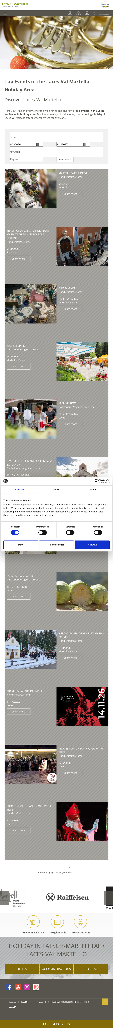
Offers (22, 969)
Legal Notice (26, 1002)
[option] (56, 42)
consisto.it (12, 1007)
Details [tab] (56, 489)
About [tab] (93, 489)
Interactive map (80, 932)
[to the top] (105, 1001)
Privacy (40, 1002)
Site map (12, 1002)
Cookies (51, 1002)
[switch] (42, 532)
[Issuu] (36, 987)
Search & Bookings (56, 1024)
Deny (20, 544)
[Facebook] (9, 987)
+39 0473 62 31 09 (33, 932)
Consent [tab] (19, 489)
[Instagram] (27, 987)
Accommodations (56, 969)
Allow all (92, 544)
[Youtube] (18, 987)
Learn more (70, 193)
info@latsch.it (57, 932)
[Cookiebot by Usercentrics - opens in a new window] (97, 481)
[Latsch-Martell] (50, 5)
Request (91, 969)
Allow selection (56, 544)
